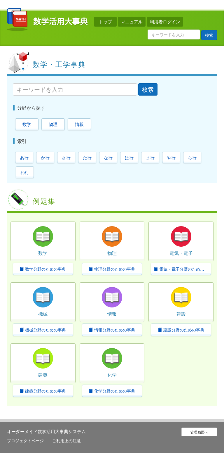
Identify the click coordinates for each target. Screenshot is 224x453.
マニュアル (132, 21)
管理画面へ (199, 431)
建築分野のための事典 (45, 391)
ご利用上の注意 (66, 440)
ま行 (150, 157)
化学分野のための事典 (114, 391)
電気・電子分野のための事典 (184, 269)
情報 (79, 124)
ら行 (192, 157)
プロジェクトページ (25, 440)
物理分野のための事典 (114, 269)
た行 (87, 157)
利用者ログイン (165, 21)
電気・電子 (181, 253)
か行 (45, 157)
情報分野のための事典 (114, 330)
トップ (105, 21)
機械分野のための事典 (45, 330)
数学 (26, 124)
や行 (171, 157)
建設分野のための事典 (183, 330)
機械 (43, 313)
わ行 (24, 172)
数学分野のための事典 (45, 269)
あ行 (24, 157)
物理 (53, 124)
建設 (181, 313)
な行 (108, 157)
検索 (209, 35)
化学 (112, 374)
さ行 (66, 157)
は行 (129, 157)
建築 (43, 374)
